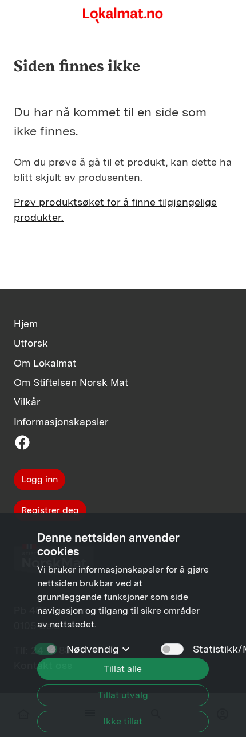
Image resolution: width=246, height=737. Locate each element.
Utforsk (31, 343)
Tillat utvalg (123, 695)
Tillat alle (123, 668)
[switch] (172, 649)
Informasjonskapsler (61, 422)
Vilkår (27, 402)
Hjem (26, 323)
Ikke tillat (122, 721)
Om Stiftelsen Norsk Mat (71, 382)
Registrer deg (50, 510)
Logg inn (39, 479)
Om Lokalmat (45, 363)
